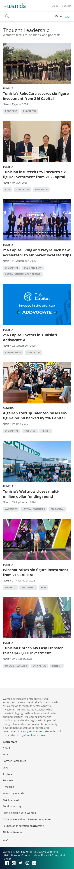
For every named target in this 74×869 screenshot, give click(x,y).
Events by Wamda (13, 793)
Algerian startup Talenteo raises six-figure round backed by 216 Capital (35, 415)
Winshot (10, 587)
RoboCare (11, 111)
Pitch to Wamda (12, 832)
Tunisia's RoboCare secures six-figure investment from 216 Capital (36, 96)
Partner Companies (14, 761)
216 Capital (29, 111)
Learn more (38, 735)
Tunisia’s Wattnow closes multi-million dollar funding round (31, 494)
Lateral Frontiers (34, 509)
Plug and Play (32, 267)
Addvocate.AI (13, 352)
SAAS (43, 587)
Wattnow (11, 509)
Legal (6, 767)
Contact (66, 5)
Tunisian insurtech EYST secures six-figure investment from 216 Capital (35, 174)
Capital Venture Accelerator (22, 274)
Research (8, 786)
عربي (68, 16)
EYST (7, 189)
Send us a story (12, 806)
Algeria (8, 408)
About (55, 5)
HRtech (45, 430)
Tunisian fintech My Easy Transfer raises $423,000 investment (33, 650)
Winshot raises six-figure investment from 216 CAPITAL (35, 572)
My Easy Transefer (16, 665)
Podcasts (8, 780)
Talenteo (30, 430)
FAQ (5, 754)
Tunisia (8, 88)
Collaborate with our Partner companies (27, 819)
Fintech (56, 665)
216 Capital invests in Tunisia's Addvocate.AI (30, 337)
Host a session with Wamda (19, 812)
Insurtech (41, 189)
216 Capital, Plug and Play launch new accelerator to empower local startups (37, 252)
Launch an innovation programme (23, 825)
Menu (58, 16)
